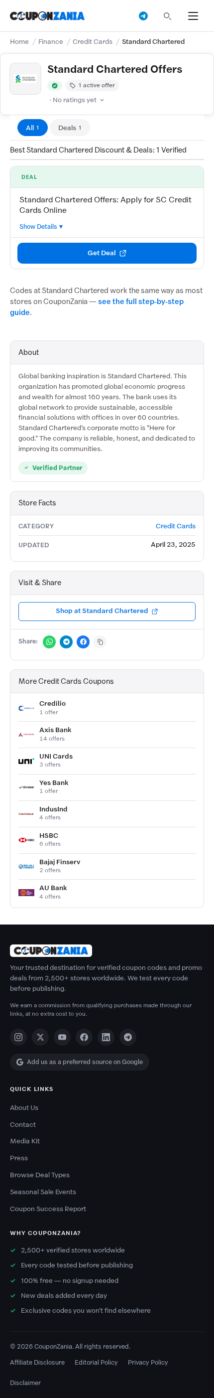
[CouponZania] (107, 950)
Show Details (38, 226)
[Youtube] (62, 1037)
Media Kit (25, 1141)
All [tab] (32, 128)
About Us (24, 1107)
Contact (23, 1124)
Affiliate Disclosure (37, 1362)
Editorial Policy (96, 1362)
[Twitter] (40, 1037)
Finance (50, 41)
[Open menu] (193, 16)
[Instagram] (18, 1037)
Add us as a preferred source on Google (85, 1062)
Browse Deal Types (40, 1175)
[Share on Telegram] (66, 641)
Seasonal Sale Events (43, 1192)
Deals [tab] (70, 128)
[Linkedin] (106, 1037)
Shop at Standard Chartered (102, 611)
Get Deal (102, 253)
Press (19, 1158)
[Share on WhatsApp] (49, 641)
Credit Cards (92, 41)
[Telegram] (127, 1037)
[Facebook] (84, 1037)
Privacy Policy (148, 1362)
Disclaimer (25, 1383)
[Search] (167, 16)
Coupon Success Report (48, 1209)
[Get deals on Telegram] (143, 16)
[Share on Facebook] (83, 641)
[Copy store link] (100, 641)
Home (19, 41)
